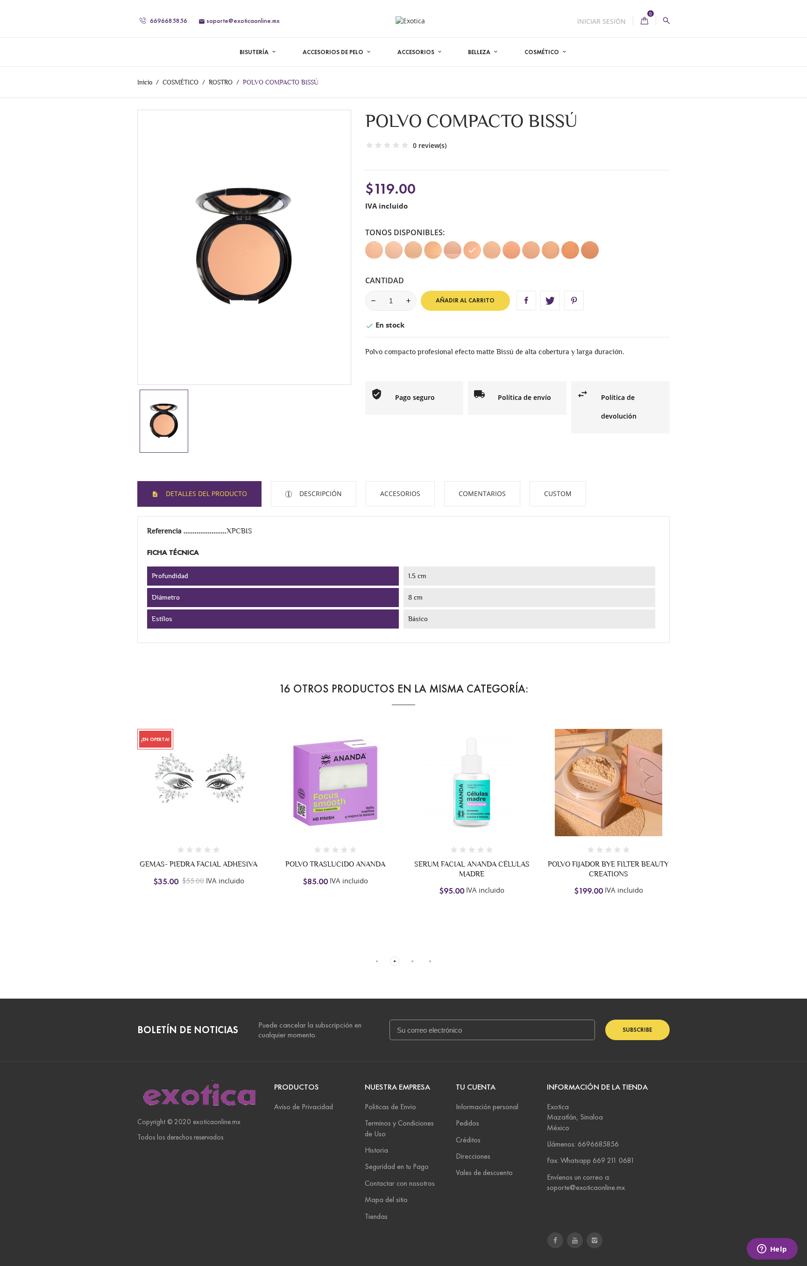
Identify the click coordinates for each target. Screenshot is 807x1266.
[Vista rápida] (229, 794)
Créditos (468, 1139)
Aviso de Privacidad (303, 1106)
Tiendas (376, 1216)
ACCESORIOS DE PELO (334, 52)
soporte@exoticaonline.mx (239, 21)
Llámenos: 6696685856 (583, 1144)
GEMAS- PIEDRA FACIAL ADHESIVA (198, 864)
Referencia (165, 531)
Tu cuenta (476, 1087)
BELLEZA (480, 52)
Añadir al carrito (465, 300)
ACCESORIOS (416, 52)
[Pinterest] (574, 300)
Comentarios (482, 493)
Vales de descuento (484, 1172)
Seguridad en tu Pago (397, 1166)
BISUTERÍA (255, 52)
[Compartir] (526, 300)
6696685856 (168, 21)
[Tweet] (550, 300)
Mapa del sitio (386, 1199)
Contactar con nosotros (400, 1183)
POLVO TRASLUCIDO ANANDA (335, 864)
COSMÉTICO (542, 52)
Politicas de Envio (390, 1106)
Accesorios (400, 493)
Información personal (487, 1106)
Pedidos (467, 1123)
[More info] (248, 794)
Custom (558, 493)
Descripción (319, 493)
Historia (376, 1150)
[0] (644, 21)
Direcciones (473, 1156)
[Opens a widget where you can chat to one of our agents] (772, 1249)
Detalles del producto (205, 493)
